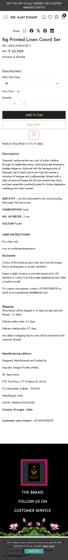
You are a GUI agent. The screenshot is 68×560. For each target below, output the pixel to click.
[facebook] (31, 31)
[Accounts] (56, 17)
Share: (16, 31)
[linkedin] (52, 31)
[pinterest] (45, 31)
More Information (11, 71)
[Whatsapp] (24, 31)
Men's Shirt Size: (11, 77)
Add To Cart (34, 115)
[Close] (63, 4)
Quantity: (7, 97)
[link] (44, 17)
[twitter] (38, 31)
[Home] (23, 17)
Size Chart (8, 91)
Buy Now (34, 124)
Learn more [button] (48, 546)
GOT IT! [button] (34, 551)
